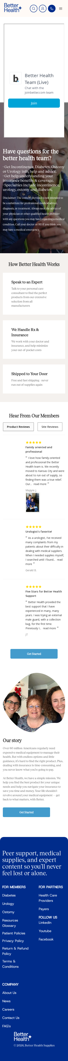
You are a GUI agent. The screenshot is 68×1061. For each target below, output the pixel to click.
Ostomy (8, 912)
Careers (8, 1009)
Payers (44, 909)
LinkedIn (45, 922)
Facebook (46, 939)
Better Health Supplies (40, 1045)
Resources (10, 920)
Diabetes (9, 895)
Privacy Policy (13, 941)
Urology (8, 903)
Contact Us (10, 1018)
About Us (9, 992)
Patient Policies (13, 933)
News (6, 1001)
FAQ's (6, 1026)
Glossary (9, 925)
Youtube (45, 931)
